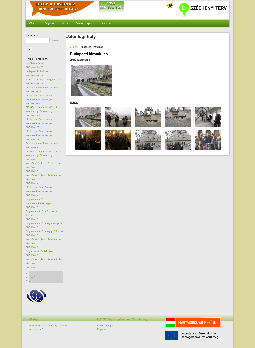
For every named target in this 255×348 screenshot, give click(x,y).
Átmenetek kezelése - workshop (43, 87)
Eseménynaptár (83, 23)
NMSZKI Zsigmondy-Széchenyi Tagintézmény (122, 319)
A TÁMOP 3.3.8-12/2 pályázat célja (48, 325)
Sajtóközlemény (34, 63)
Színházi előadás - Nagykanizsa (43, 79)
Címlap (33, 23)
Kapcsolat (105, 23)
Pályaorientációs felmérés (40, 251)
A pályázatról (36, 329)
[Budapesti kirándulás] (88, 127)
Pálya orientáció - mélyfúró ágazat (44, 223)
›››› (30, 281)
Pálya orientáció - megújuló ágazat (44, 231)
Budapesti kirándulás (37, 71)
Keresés (55, 39)
